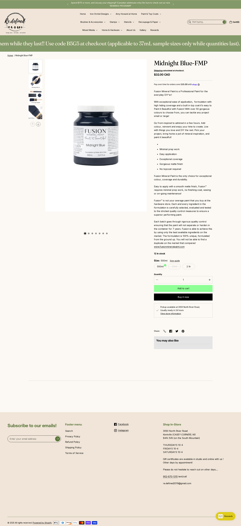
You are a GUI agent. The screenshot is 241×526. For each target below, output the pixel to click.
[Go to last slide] (68, 4)
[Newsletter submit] (57, 438)
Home (10, 55)
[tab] (85, 233)
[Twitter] (177, 331)
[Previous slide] (32, 124)
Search (69, 431)
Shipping (158, 70)
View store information (170, 314)
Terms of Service (74, 453)
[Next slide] (173, 4)
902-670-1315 (170, 476)
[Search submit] (224, 22)
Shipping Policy (73, 447)
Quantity (158, 274)
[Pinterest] (183, 331)
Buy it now (183, 297)
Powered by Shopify (42, 523)
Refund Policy (72, 442)
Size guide (175, 261)
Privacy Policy (72, 436)
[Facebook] (171, 331)
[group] (35, 66)
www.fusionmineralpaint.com (169, 246)
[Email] (165, 331)
